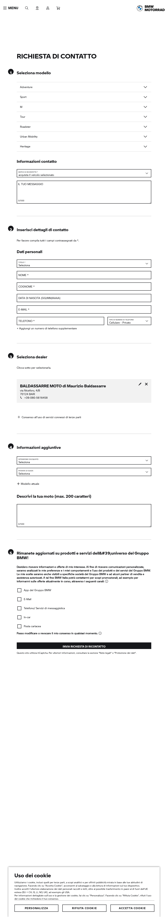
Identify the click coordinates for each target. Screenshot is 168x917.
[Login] (48, 7)
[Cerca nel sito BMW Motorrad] (27, 7)
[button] (10, 8)
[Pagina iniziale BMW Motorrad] (151, 8)
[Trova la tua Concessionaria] (37, 7)
